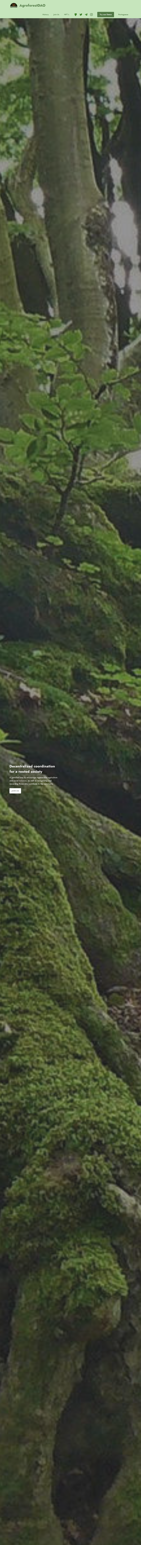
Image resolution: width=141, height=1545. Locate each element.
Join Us (56, 14)
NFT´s (66, 14)
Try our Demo (106, 14)
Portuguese (123, 14)
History (46, 14)
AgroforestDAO (32, 5)
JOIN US (15, 790)
